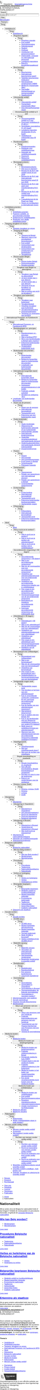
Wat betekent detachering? (26, 712)
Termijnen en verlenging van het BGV (30, 314)
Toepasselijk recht (28, 413)
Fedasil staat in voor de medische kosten (30, 1062)
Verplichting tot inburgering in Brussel (29, 828)
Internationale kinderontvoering (27, 434)
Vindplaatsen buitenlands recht (27, 347)
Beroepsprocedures (28, 167)
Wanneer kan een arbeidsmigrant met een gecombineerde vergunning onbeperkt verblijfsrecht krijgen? (30, 735)
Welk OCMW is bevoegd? (27, 936)
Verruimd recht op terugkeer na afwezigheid (28, 287)
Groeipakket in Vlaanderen (26, 985)
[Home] (12, 10)
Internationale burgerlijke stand (27, 377)
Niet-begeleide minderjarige (27, 956)
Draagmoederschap (28, 449)
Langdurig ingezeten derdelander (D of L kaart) (29, 132)
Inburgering (17, 802)
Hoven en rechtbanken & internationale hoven (30, 204)
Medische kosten (19, 1039)
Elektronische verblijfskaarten (24, 218)
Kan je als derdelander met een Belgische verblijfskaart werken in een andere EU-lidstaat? (30, 721)
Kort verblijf (25, 42)
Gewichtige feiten (27, 906)
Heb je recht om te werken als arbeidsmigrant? (28, 540)
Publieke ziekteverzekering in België (28, 1053)
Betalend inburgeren (29, 818)
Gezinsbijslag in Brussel (30, 988)
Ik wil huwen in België (29, 461)
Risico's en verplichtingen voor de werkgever (29, 780)
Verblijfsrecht (18, 33)
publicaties (22, 1334)
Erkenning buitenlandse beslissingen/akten (30, 501)
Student (24, 48)
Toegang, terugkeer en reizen (24, 228)
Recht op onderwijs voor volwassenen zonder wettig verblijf (30, 1161)
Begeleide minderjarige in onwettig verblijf (30, 960)
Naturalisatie (26, 871)
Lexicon (7, 1189)
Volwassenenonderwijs (21, 840)
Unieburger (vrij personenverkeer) (28, 53)
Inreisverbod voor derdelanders (27, 246)
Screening (17, 1131)
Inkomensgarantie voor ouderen (25, 998)
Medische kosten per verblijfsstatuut (29, 1093)
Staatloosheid (26, 95)
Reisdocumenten (27, 265)
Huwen (24, 456)
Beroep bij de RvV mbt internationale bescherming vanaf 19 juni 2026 (29, 179)
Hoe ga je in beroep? (29, 169)
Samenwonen (26, 472)
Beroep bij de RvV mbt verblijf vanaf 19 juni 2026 (29, 172)
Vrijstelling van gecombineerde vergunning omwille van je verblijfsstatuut (30, 584)
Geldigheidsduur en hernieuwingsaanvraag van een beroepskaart (30, 677)
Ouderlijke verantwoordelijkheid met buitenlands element (30, 439)
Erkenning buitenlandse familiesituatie (30, 344)
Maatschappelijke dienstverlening (28, 926)
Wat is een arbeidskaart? (30, 625)
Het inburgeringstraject (30, 812)
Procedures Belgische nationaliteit (13, 1235)
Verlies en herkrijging (29, 878)
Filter (3, 17)
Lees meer (4, 1229)
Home (6, 1197)
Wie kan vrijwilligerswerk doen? (30, 749)
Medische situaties (20, 1112)
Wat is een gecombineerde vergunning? (27, 562)
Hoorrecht (25, 156)
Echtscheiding (26, 492)
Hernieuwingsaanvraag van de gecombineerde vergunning (30, 596)
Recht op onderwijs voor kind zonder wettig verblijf (30, 1155)
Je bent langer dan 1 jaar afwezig (29, 283)
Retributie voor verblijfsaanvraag (27, 149)
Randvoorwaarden (28, 146)
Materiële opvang (27, 948)
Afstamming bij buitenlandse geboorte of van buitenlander (29, 428)
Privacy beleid (9, 1367)
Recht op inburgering (29, 814)
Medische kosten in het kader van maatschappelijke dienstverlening (30, 1073)
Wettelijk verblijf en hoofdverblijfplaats (28, 891)
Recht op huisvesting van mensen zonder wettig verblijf (29, 1150)
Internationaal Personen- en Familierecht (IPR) (23, 325)
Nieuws (7, 1178)
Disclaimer (8, 1365)
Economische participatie (26, 899)
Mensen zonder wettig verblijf (24, 1129)
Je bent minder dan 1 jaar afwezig (29, 279)
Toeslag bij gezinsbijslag (30, 1032)
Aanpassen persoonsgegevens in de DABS (30, 387)
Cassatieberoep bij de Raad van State (29, 200)
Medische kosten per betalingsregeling (29, 1048)
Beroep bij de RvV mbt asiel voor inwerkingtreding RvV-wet (29, 187)
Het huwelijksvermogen (30, 459)
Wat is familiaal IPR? (29, 337)
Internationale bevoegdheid (26, 410)
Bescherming (26, 72)
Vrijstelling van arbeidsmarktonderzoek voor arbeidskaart (30, 632)
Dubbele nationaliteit (29, 908)
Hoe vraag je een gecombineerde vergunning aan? (27, 591)
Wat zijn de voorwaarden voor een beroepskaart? (30, 665)
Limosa (24, 793)
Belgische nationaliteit (21, 847)
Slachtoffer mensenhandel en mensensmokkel (28, 91)
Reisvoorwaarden (28, 263)
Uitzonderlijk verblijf (28, 102)
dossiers (16, 1328)
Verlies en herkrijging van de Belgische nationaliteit (17, 1255)
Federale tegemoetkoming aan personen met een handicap (29, 1019)
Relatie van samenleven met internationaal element (30, 476)
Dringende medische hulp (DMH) (29, 1058)
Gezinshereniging (28, 44)
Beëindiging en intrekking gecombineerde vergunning (27, 603)
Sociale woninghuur (20, 1000)
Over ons (7, 1185)
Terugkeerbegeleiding (29, 310)
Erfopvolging (26, 511)
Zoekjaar (24, 50)
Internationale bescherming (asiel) (28, 75)
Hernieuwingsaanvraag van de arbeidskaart (30, 644)
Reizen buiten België (29, 261)
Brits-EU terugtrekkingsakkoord (29, 64)
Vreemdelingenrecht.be (23, 4)
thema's (3, 1328)
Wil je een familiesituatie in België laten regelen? (30, 340)
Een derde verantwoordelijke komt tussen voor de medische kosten (30, 1081)
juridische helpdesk (7, 1334)
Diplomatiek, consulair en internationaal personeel (29, 57)
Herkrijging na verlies (29, 882)
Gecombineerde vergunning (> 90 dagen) (30, 557)
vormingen (34, 1332)
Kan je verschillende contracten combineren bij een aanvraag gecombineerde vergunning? (30, 699)
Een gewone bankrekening (26, 973)
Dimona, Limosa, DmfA (30, 789)
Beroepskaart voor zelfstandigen (28, 657)
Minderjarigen (26, 856)
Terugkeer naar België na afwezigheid (29, 275)
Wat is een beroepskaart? (26, 661)
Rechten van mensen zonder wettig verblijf (29, 1145)
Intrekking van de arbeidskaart (27, 648)
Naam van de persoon (29, 407)
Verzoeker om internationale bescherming (26, 951)
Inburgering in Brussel (29, 825)
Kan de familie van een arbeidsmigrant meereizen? (30, 707)
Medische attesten (20, 1110)
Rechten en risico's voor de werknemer (30, 775)
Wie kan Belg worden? (30, 854)
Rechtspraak (9, 1182)
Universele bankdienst (29, 976)
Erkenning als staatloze (22, 910)
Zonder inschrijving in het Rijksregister (29, 1107)
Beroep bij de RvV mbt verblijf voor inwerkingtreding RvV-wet (29, 194)
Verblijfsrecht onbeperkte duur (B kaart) (28, 137)
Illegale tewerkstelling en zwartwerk (29, 764)
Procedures (25, 865)
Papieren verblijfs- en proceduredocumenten (21, 215)
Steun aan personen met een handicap (30, 1013)
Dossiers (7, 1180)
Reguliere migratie (28, 40)
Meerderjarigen (27, 858)
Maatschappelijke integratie (28, 895)
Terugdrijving (26, 254)
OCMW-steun (26, 924)
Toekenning (25, 867)
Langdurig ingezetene (29, 61)
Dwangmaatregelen (28, 311)
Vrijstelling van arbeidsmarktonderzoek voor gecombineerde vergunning (30, 576)
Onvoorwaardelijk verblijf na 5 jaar (28, 119)
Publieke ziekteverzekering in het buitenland (30, 1066)
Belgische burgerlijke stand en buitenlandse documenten (29, 361)
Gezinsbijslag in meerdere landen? (28, 995)
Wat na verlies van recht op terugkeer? (30, 292)
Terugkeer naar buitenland (27, 301)
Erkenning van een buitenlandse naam (28, 416)
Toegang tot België (28, 235)
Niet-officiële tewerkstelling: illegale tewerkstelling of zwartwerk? (29, 769)
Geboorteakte (26, 904)
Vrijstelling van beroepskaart (26, 669)
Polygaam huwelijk (28, 465)
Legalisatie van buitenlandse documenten (27, 367)
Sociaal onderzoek (28, 933)
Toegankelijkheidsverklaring (14, 1371)
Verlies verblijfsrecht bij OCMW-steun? (30, 940)
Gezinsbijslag (26, 983)
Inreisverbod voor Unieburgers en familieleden (27, 250)
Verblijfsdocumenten (20, 212)
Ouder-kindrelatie (27, 424)
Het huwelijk (26, 458)
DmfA (23, 795)
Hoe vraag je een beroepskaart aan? (28, 672)
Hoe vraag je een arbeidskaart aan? (28, 641)
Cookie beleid (9, 1369)
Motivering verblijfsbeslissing (28, 159)
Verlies (24, 880)
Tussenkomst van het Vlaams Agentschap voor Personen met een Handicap (30, 1027)
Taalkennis (25, 902)
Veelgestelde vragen (29, 504)
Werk (15, 527)
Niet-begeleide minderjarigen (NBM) (29, 83)
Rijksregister (17, 1119)
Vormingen (8, 1191)
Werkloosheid (18, 1004)
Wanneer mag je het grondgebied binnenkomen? (28, 239)
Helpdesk (8, 1187)
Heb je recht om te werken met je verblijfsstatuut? (28, 546)
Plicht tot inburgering (29, 816)
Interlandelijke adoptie (29, 432)
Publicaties (8, 1193)
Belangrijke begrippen (29, 889)
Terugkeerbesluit (27, 304)
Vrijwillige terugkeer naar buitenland (28, 307)
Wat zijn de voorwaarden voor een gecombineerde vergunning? (30, 569)
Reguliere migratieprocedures (28, 1101)
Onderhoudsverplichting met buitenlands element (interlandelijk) (30, 445)
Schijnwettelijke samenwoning (27, 484)
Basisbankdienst (27, 970)
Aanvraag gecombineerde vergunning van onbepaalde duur (27, 611)
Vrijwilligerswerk (27, 746)
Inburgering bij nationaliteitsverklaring (21, 836)
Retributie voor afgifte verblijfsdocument (21, 220)
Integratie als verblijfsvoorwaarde (28, 153)
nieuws (9, 1328)
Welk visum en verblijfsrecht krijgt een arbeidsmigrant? (29, 728)
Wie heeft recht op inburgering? (28, 832)
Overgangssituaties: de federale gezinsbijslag (30, 991)
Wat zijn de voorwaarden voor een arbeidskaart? (30, 627)
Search (3, 12)
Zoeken (3, 15)
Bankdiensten (26, 968)
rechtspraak (27, 1328)
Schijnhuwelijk (26, 463)
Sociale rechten (19, 917)
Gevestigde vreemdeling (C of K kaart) (30, 127)
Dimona (24, 791)
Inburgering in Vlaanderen (26, 810)
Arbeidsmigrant (27, 46)
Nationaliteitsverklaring (30, 869)
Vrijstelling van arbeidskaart (26, 637)
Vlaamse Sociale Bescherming (24, 1002)
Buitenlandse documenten (26, 356)
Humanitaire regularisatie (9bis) (28, 105)
